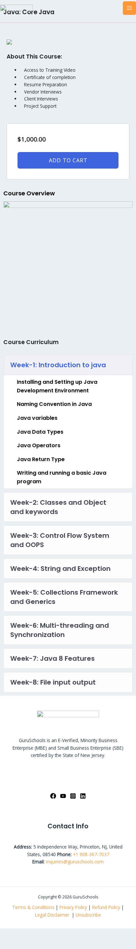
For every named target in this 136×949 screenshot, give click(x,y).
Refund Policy (106, 907)
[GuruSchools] (16, 7)
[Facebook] (53, 796)
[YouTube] (63, 796)
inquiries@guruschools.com (75, 861)
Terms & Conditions (33, 907)
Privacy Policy (73, 907)
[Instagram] (73, 796)
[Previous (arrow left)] (9, 944)
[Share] (47, 934)
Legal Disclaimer (53, 915)
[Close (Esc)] (66, 934)
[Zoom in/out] (9, 934)
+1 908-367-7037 (91, 854)
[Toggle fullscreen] (28, 934)
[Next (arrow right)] (28, 944)
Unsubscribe (88, 915)
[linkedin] (83, 796)
